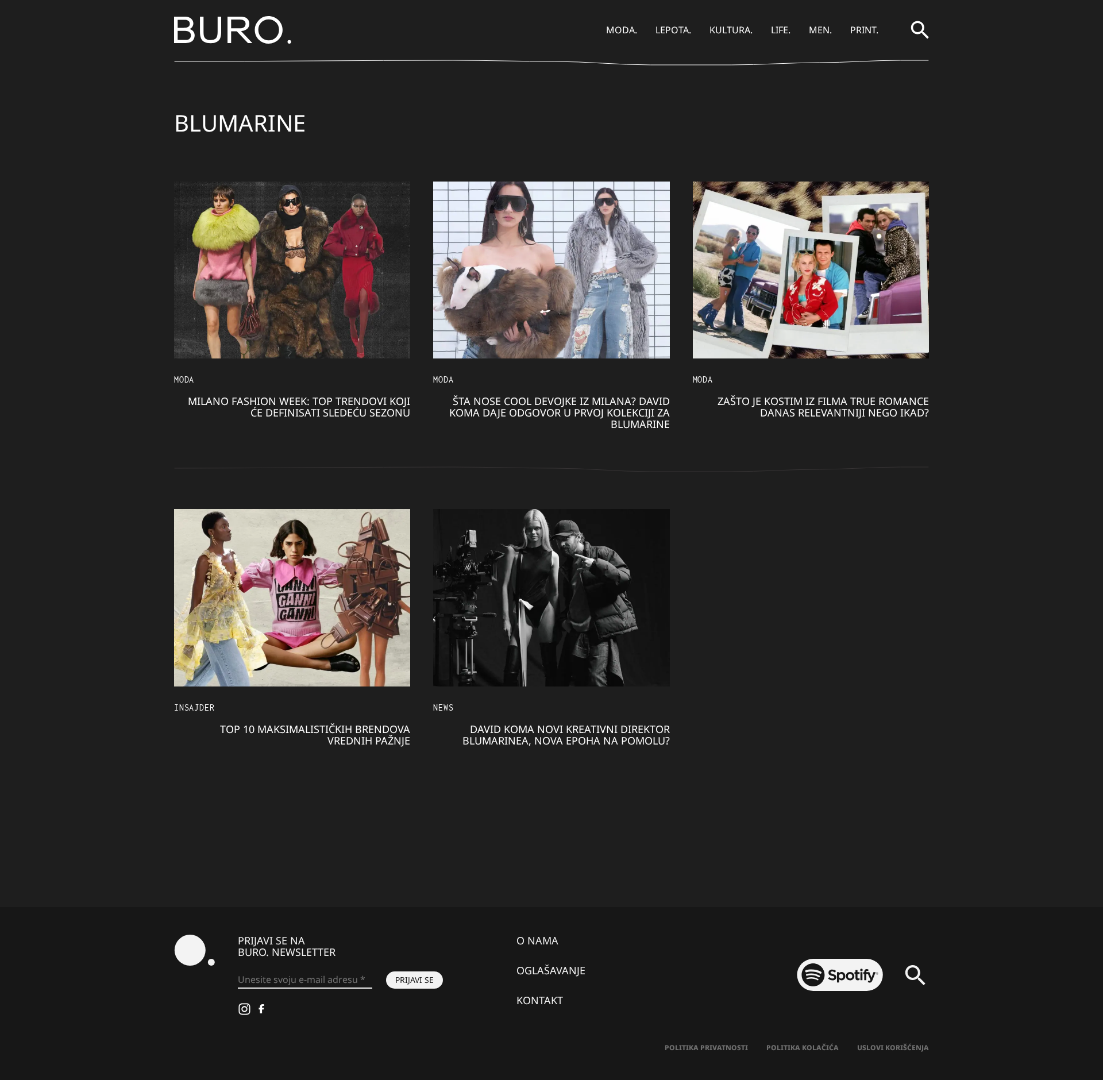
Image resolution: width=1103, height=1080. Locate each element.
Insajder (194, 707)
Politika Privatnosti (706, 1047)
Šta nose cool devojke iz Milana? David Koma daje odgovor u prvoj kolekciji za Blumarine (559, 412)
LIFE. (780, 30)
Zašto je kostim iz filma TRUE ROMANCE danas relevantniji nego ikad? (823, 406)
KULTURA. (731, 30)
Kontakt (539, 1000)
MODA (184, 379)
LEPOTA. (673, 30)
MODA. (621, 30)
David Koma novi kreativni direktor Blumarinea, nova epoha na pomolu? (566, 734)
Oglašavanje (550, 970)
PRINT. (864, 30)
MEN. (820, 30)
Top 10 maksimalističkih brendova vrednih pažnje (315, 734)
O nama (537, 940)
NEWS (443, 707)
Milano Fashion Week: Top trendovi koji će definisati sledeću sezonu (299, 406)
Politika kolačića (802, 1047)
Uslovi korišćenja (893, 1047)
